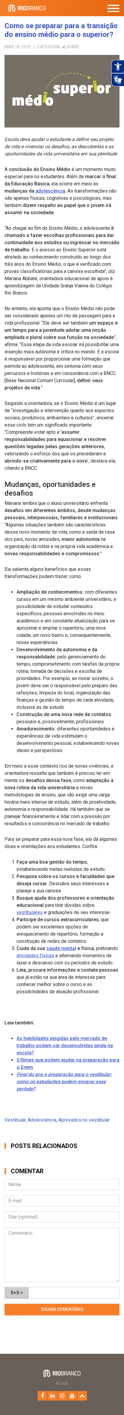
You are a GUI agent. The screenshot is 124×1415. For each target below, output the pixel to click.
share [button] (73, 46)
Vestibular (15, 1120)
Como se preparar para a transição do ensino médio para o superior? (61, 30)
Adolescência (42, 1120)
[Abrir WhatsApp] (109, 1400)
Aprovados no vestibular (84, 1120)
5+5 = (17, 1293)
